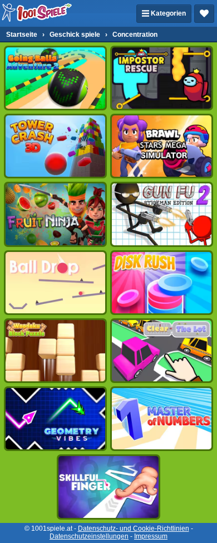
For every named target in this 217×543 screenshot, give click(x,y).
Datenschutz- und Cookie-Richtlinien (133, 528)
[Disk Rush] (161, 282)
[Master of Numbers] (161, 418)
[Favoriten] (204, 13)
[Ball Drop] (55, 282)
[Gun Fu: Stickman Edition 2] (161, 214)
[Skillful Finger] (108, 486)
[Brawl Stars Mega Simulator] (161, 146)
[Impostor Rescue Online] (161, 78)
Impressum (150, 536)
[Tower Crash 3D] (55, 146)
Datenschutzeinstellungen (89, 536)
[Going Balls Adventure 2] (55, 78)
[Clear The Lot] (161, 350)
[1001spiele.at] (37, 13)
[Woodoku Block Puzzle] (55, 350)
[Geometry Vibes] (55, 418)
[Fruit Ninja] (55, 214)
